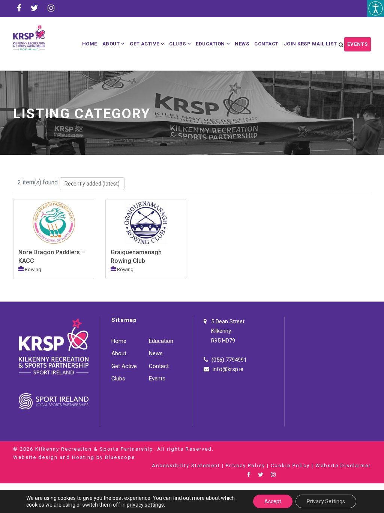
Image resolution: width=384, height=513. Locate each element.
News (242, 44)
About (111, 44)
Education (210, 44)
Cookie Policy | (293, 465)
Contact (266, 44)
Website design (35, 457)
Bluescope (120, 457)
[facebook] (19, 8)
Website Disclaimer (343, 465)
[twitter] (34, 8)
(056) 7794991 (229, 359)
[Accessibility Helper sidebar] (375, 8)
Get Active (144, 44)
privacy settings (145, 505)
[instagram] (51, 8)
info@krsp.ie (228, 369)
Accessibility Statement (186, 465)
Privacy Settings (326, 501)
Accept (272, 501)
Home (89, 44)
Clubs (177, 44)
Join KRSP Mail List (310, 44)
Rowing (33, 269)
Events (357, 44)
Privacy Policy (245, 465)
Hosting (83, 457)
